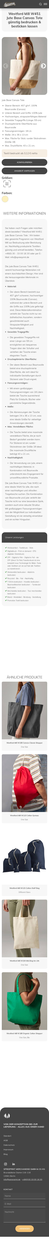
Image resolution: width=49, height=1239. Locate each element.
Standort (7, 1136)
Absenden (24, 1228)
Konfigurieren (24, 162)
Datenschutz (9, 1145)
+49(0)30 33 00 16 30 (32, 1179)
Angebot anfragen (24, 171)
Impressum (8, 1149)
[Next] (43, 65)
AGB (6, 1140)
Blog (6, 1154)
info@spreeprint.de (12, 1179)
